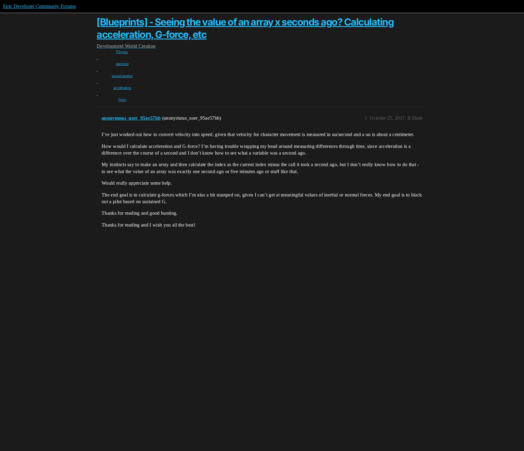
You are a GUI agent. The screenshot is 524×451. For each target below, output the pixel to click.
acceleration (122, 88)
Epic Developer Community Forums (39, 6)
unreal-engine (122, 76)
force (122, 99)
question (122, 64)
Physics (122, 52)
